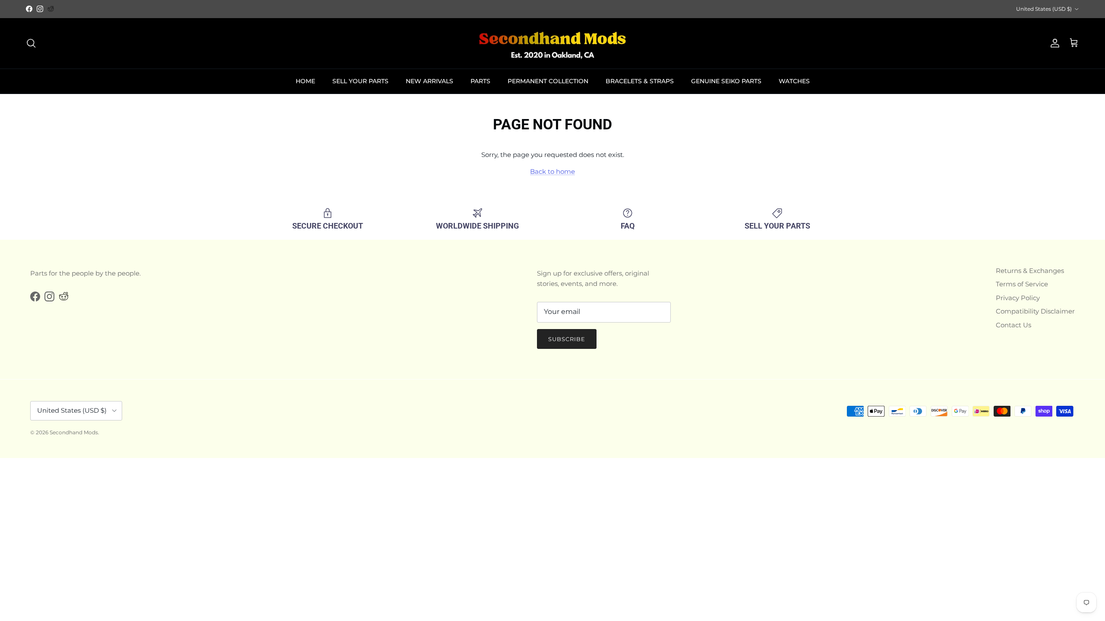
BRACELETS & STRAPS (640, 81)
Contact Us (1013, 325)
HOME (305, 81)
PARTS (480, 81)
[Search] (31, 43)
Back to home (552, 171)
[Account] (1053, 43)
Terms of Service (1022, 284)
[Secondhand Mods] (552, 43)
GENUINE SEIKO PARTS (726, 81)
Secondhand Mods (74, 432)
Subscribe (566, 339)
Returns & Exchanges (1030, 271)
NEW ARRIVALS (429, 81)
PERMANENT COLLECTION (548, 81)
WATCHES (794, 81)
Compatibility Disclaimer (1035, 311)
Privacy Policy (1018, 298)
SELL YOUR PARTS (360, 81)
